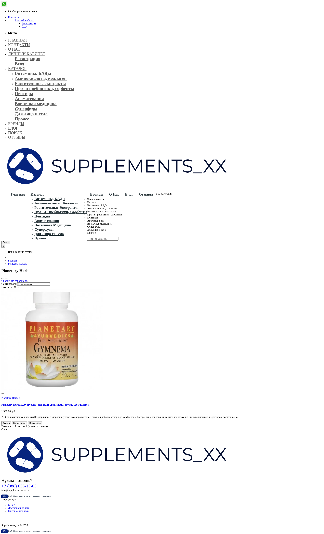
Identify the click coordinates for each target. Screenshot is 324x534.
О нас (11, 504)
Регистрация (29, 23)
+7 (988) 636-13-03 (18, 486)
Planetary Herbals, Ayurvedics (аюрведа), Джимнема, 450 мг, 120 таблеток (45, 404)
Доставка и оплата (18, 507)
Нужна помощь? (16, 480)
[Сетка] (2, 278)
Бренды (12, 260)
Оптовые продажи (18, 511)
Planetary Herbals (17, 263)
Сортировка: (8, 283)
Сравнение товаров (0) (14, 280)
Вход (24, 26)
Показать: (6, 287)
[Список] (6, 278)
